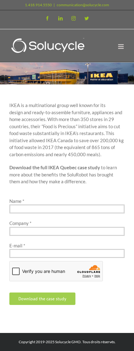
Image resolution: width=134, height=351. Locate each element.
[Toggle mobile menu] (121, 46)
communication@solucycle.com (83, 4)
